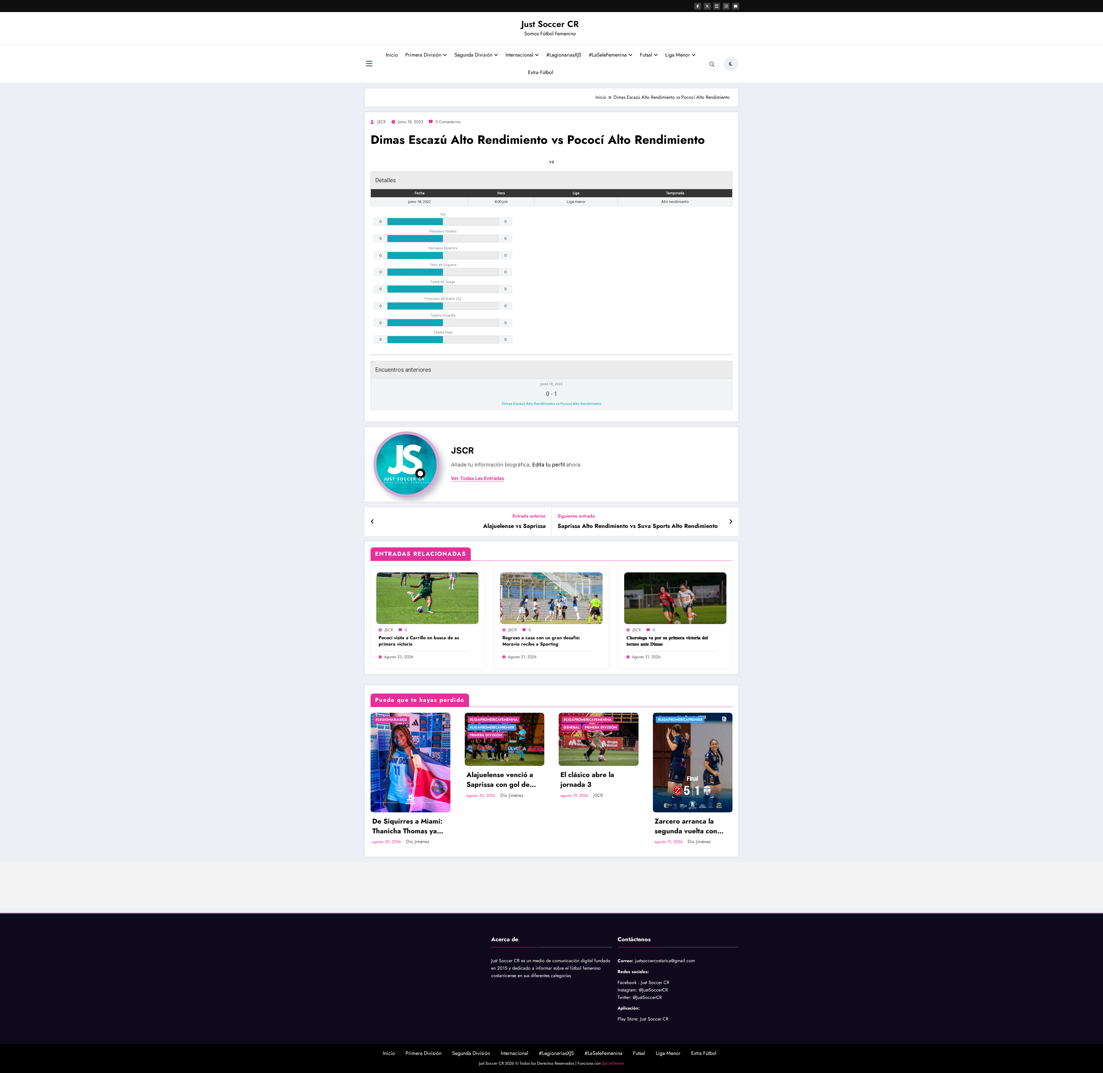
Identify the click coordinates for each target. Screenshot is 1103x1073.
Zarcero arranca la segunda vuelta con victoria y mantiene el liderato (689, 826)
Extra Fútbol (540, 72)
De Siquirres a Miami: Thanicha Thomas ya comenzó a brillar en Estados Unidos (407, 826)
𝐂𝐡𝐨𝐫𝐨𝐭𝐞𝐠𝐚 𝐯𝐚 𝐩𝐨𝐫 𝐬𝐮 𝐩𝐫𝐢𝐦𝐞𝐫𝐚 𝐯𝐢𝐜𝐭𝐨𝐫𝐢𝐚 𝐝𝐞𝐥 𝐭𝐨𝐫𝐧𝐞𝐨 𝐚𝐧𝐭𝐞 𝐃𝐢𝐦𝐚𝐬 (667, 641)
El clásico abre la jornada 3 (587, 779)
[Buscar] (712, 64)
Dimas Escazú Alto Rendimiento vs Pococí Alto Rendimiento (551, 404)
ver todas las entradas (477, 478)
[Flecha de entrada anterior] (372, 521)
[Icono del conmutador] (369, 64)
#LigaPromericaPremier (492, 727)
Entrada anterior (529, 516)
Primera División (423, 55)
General (571, 727)
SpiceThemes (613, 1063)
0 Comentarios (448, 122)
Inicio (392, 55)
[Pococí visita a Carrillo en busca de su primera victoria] (427, 597)
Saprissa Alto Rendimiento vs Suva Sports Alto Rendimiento (638, 526)
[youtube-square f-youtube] (716, 6)
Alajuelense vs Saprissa (514, 526)
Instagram (627, 990)
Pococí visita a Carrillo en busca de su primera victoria (419, 641)
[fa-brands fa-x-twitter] (707, 6)
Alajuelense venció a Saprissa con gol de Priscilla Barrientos (499, 779)
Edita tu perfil (548, 465)
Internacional (519, 55)
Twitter (624, 997)
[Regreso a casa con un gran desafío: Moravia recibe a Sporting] (551, 597)
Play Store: (628, 1019)
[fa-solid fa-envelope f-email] (735, 6)
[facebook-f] (697, 6)
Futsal (646, 55)
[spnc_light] (731, 64)
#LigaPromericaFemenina (494, 719)
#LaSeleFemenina (608, 55)
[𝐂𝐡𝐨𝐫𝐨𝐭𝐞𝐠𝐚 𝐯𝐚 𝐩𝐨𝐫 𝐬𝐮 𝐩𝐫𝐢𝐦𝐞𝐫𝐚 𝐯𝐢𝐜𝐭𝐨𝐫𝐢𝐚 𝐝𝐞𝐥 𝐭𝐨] (675, 597)
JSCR (381, 122)
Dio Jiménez (417, 841)
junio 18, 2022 (551, 384)
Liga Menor (677, 55)
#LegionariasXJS (563, 55)
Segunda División (473, 55)
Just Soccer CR (550, 24)
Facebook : (628, 982)
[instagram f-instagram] (726, 6)
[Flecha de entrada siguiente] (730, 521)
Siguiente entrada (576, 516)
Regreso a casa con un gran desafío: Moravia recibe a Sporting (541, 641)
